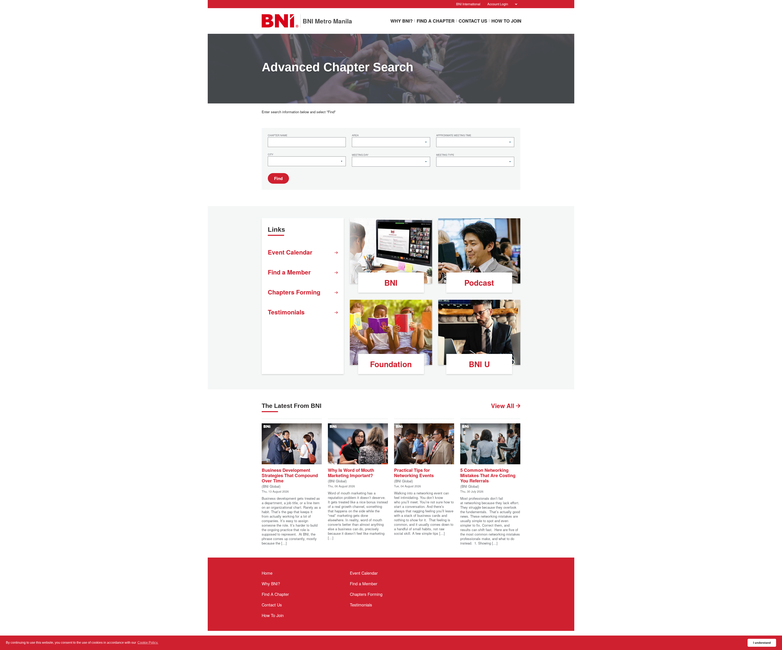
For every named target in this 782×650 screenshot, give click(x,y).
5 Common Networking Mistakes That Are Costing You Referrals (487, 475)
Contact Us (473, 21)
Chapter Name (277, 135)
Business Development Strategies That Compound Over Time (290, 475)
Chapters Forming (294, 292)
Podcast (479, 282)
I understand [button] (762, 642)
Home (267, 573)
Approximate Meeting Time (453, 135)
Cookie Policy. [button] (147, 642)
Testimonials (286, 311)
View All (503, 406)
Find (278, 178)
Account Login (497, 4)
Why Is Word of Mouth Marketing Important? (351, 472)
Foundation (391, 364)
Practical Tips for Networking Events (414, 472)
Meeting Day (360, 155)
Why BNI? (401, 21)
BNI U (479, 364)
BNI (391, 282)
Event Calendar (290, 252)
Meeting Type (445, 155)
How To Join (506, 21)
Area (355, 135)
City (270, 154)
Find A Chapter (436, 21)
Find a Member (289, 272)
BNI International (468, 4)
